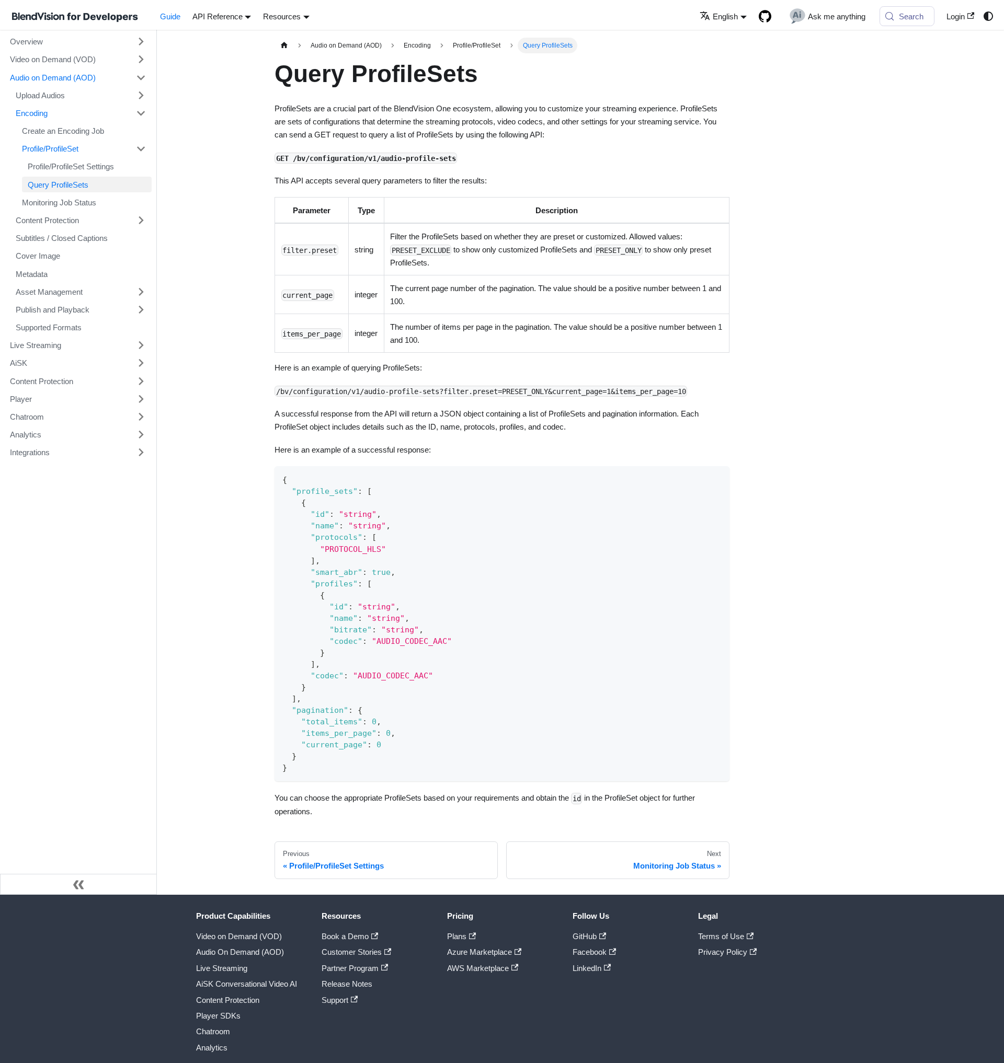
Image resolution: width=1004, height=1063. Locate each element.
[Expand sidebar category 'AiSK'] (141, 363)
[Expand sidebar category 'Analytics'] (141, 434)
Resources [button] (282, 16)
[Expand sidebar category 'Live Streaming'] (141, 345)
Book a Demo (345, 936)
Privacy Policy (722, 952)
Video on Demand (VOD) (239, 936)
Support (335, 1000)
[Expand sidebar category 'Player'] (141, 399)
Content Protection (227, 1000)
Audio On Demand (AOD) (240, 952)
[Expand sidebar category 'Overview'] (141, 42)
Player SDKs (218, 1015)
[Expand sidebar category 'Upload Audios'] (141, 95)
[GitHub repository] (764, 16)
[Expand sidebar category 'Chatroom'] (141, 416)
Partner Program (350, 968)
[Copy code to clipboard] (717, 478)
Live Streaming (221, 968)
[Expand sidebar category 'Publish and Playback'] (141, 309)
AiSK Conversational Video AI (246, 983)
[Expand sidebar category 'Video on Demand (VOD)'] (141, 59)
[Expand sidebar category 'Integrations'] (141, 452)
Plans (456, 936)
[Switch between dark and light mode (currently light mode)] (988, 16)
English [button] (725, 16)
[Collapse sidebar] (78, 884)
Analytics (211, 1047)
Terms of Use (721, 936)
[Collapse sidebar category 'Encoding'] (141, 113)
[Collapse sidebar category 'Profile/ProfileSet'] (141, 149)
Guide (170, 16)
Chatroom (213, 1031)
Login (955, 16)
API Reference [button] (217, 16)
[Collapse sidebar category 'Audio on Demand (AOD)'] (141, 77)
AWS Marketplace (478, 968)
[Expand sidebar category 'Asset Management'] (141, 291)
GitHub (585, 936)
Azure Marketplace (479, 952)
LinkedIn (587, 968)
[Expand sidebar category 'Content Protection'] (141, 220)
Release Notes (347, 983)
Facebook (590, 952)
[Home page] (284, 45)
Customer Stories (352, 952)
